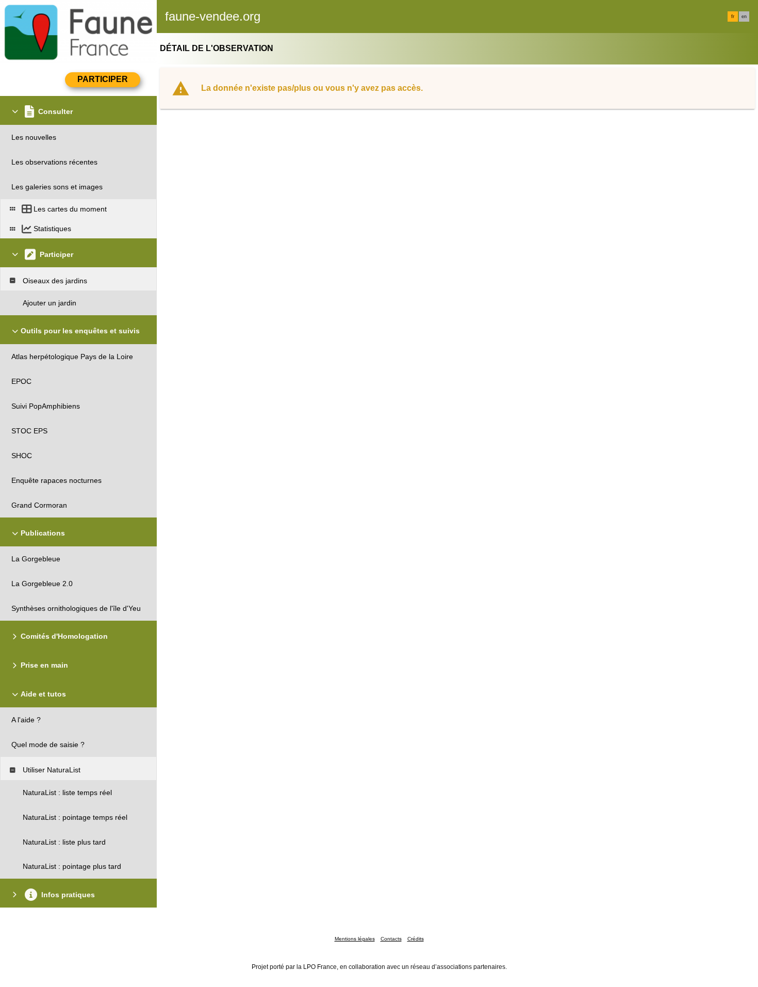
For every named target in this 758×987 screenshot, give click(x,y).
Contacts (391, 939)
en (744, 16)
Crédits (415, 939)
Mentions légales (355, 939)
